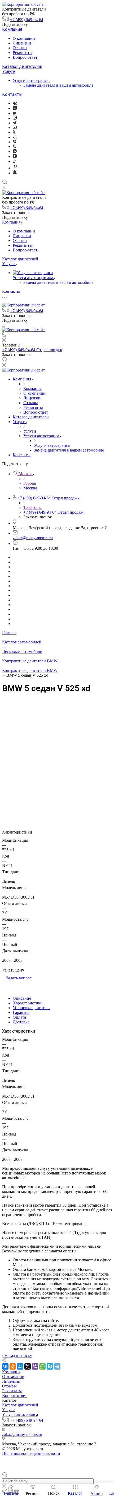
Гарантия (21, 1012)
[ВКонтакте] (15, 103)
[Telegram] (14, 123)
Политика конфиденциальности (31, 1453)
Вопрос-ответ (25, 57)
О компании (24, 38)
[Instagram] (15, 118)
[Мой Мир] (20, 1366)
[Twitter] (14, 113)
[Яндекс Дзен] (15, 156)
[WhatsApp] (42, 1366)
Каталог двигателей (22, 66)
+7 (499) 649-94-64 (26, 19)
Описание (22, 998)
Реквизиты (22, 52)
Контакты (12, 94)
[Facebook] (15, 108)
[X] (27, 1366)
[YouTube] (15, 127)
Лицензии (22, 43)
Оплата (19, 1017)
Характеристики (28, 1003)
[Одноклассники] (14, 132)
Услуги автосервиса (31, 80)
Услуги (8, 71)
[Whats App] (15, 151)
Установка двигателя (31, 1007)
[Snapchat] (15, 173)
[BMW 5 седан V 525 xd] (57, 753)
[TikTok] (14, 161)
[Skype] (50, 1366)
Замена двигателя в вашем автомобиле (58, 85)
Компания (12, 29)
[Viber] (14, 142)
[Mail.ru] (15, 137)
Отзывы (20, 48)
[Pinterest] (15, 168)
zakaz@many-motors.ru (33, 538)
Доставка (21, 1022)
